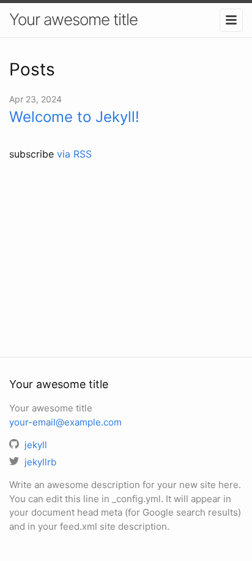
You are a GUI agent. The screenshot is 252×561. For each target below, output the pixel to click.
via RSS (74, 154)
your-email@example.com (65, 422)
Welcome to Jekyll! (74, 117)
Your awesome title (73, 19)
